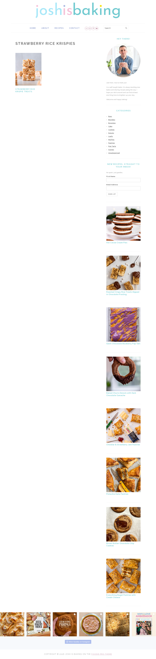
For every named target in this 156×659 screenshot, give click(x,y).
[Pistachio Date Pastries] (123, 491)
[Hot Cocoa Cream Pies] (123, 240)
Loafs (110, 136)
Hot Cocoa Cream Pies (116, 243)
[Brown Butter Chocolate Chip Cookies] (123, 541)
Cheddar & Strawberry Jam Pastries (123, 445)
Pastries (111, 143)
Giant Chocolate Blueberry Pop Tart (123, 344)
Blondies (111, 120)
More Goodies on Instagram (79, 642)
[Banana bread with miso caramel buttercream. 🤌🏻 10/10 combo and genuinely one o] (12, 623)
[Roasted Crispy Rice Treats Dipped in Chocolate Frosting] (123, 289)
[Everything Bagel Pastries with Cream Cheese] (123, 592)
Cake (110, 126)
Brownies (112, 123)
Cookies (111, 130)
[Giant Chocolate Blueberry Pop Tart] (123, 341)
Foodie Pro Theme (101, 654)
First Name (110, 176)
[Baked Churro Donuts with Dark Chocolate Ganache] (123, 390)
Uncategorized (114, 153)
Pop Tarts (112, 146)
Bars (110, 116)
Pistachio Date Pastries (117, 494)
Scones (111, 149)
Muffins (111, 140)
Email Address (112, 185)
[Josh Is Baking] (78, 22)
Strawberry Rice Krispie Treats (25, 90)
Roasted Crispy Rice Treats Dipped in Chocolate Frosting (122, 293)
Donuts (111, 133)
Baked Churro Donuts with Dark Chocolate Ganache (121, 394)
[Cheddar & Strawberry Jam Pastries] (123, 442)
